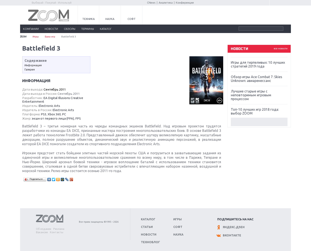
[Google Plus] (71, 179)
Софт (132, 18)
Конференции (185, 2)
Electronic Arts (49, 106)
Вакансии (42, 232)
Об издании (43, 228)
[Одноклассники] (58, 179)
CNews (151, 2)
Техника (88, 18)
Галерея (30, 69)
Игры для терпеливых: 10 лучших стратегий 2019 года (258, 64)
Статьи (147, 227)
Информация (33, 65)
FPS (78, 118)
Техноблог (150, 242)
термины (87, 28)
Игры (36, 36)
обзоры (69, 28)
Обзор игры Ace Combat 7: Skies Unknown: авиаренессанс (256, 79)
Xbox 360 (54, 114)
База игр (50, 36)
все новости (281, 48)
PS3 (43, 114)
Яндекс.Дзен (234, 227)
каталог (105, 28)
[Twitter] (53, 179)
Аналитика (166, 2)
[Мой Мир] (62, 179)
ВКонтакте (232, 235)
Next (259, 122)
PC (64, 114)
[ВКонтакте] (49, 179)
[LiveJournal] (67, 179)
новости (51, 28)
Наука (109, 18)
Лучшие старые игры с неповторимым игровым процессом (251, 95)
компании (31, 28)
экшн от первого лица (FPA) (53, 118)
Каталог (148, 219)
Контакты (56, 232)
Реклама (58, 228)
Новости (148, 234)
